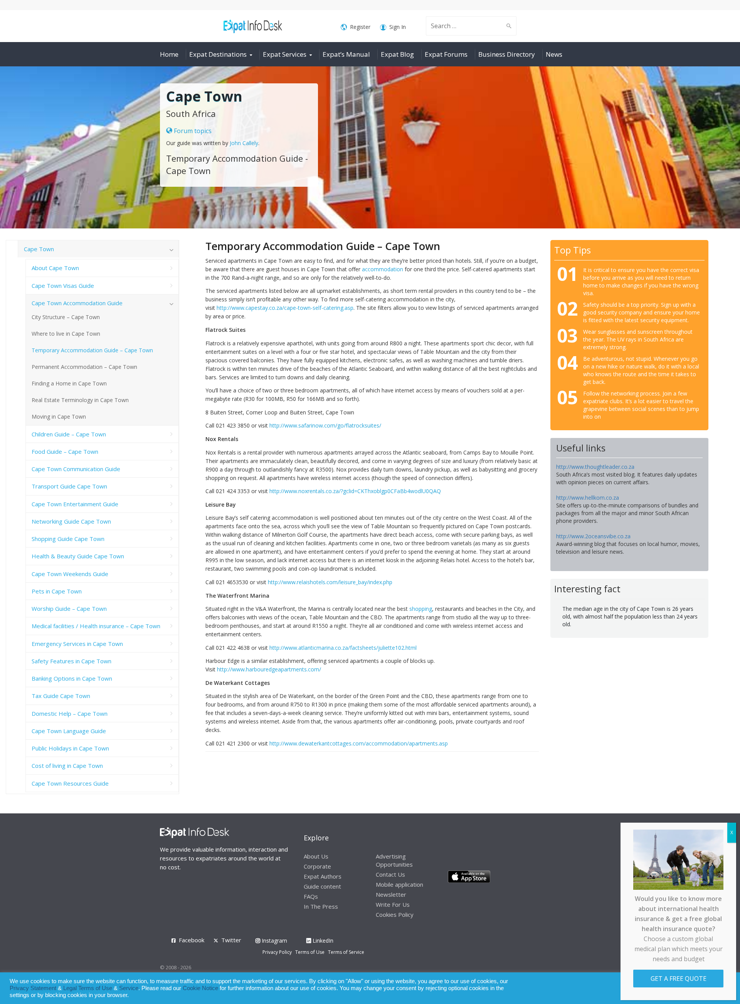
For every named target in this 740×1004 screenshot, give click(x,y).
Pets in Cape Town (57, 591)
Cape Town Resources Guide (70, 783)
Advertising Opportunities (394, 860)
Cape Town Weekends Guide (70, 574)
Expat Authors (322, 876)
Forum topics (192, 131)
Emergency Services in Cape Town (77, 643)
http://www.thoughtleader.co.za (595, 466)
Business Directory (506, 54)
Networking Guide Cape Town (71, 521)
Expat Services (284, 54)
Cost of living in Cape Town (67, 765)
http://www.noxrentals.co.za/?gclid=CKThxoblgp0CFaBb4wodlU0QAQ (355, 491)
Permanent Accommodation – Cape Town (84, 366)
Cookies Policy (395, 914)
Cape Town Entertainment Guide (75, 504)
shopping (420, 608)
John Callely (244, 143)
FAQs (311, 896)
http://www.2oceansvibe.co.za (593, 536)
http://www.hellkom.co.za (587, 497)
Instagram (273, 940)
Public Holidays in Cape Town (70, 748)
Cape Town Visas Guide (63, 285)
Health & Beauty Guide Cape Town (78, 556)
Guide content (322, 886)
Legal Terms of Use (87, 988)
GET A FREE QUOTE (678, 978)
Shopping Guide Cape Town (68, 539)
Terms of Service (346, 952)
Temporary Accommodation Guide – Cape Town (92, 350)
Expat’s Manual (346, 54)
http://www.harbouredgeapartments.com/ (269, 669)
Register (360, 26)
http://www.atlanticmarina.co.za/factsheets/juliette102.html (343, 647)
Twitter (231, 940)
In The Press (321, 906)
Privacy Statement (33, 988)
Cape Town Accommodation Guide (77, 303)
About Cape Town (55, 268)
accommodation (382, 269)
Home (169, 54)
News (554, 54)
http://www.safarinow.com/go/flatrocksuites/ (325, 425)
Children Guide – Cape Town (69, 434)
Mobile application (399, 884)
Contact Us (390, 874)
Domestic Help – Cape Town (70, 713)
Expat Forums (446, 54)
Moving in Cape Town (59, 416)
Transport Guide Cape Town (69, 486)
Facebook (191, 940)
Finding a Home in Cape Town (69, 383)
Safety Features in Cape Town (71, 661)
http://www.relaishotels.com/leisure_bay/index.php (330, 582)
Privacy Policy (277, 952)
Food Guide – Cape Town (65, 451)
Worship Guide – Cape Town (69, 608)
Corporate (317, 866)
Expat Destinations (218, 54)
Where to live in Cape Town (66, 333)
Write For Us (393, 904)
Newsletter (391, 894)
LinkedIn (322, 940)
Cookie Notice (200, 988)
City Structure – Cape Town (66, 317)
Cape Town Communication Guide (76, 469)
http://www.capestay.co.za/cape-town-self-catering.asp (285, 307)
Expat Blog (397, 54)
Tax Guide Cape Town (61, 696)
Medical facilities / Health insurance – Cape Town (96, 626)
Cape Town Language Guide (69, 731)
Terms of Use (310, 952)
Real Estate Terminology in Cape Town (80, 400)
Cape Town (39, 249)
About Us (316, 856)
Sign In (397, 26)
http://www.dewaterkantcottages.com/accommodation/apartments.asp (358, 743)
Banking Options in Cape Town (72, 678)
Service (128, 988)
